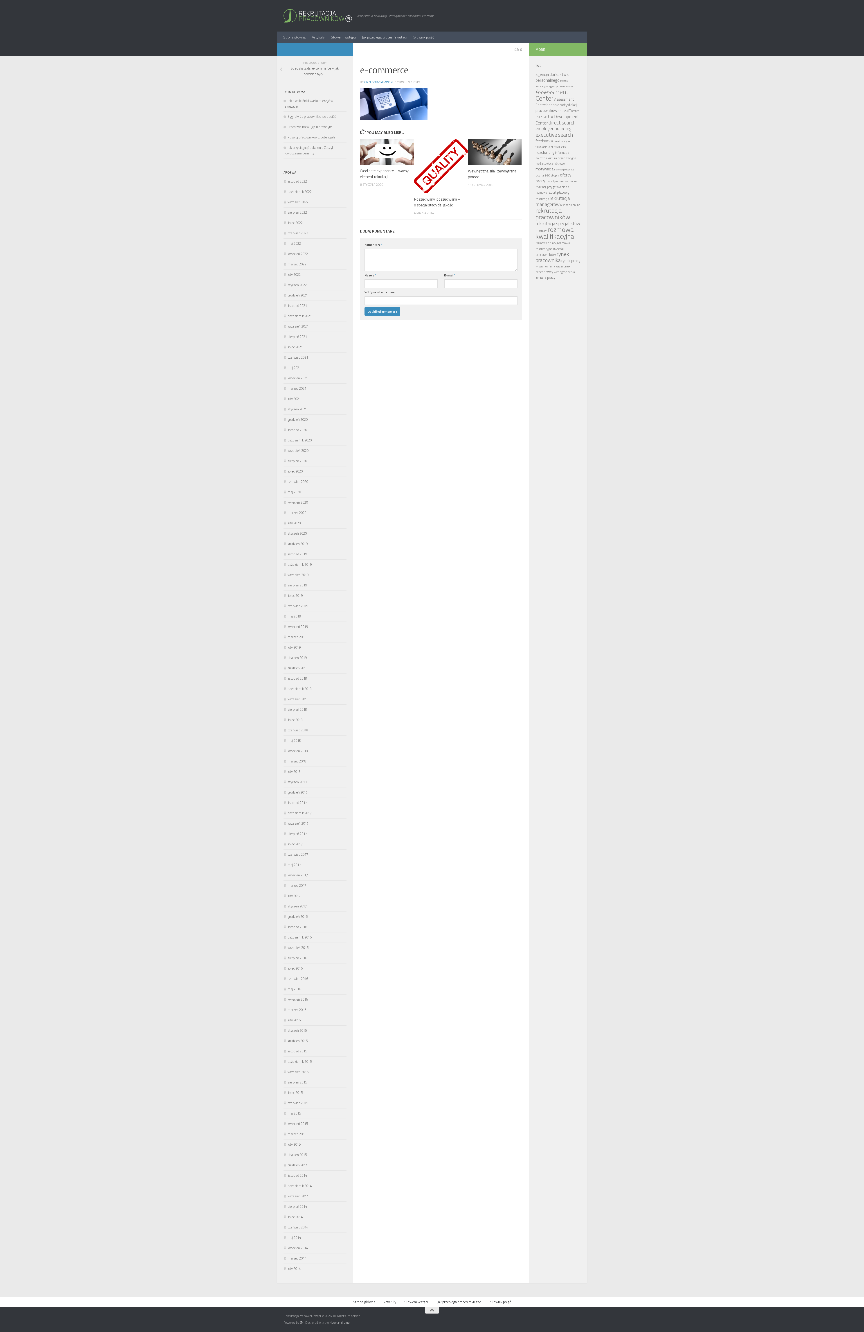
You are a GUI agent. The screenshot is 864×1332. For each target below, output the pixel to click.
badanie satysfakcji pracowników (556, 107)
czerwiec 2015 (298, 1103)
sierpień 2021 (297, 336)
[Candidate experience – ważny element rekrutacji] (387, 152)
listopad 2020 (297, 429)
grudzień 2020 (298, 419)
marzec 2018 (297, 761)
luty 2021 (294, 398)
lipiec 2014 (295, 1216)
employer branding (554, 128)
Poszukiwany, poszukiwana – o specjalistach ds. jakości (437, 202)
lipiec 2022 (295, 222)
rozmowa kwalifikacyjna (555, 232)
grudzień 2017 (298, 792)
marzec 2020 (297, 512)
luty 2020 (294, 523)
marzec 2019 (297, 637)
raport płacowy (558, 192)
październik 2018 (300, 688)
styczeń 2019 (297, 657)
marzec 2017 (297, 885)
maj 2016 (294, 989)
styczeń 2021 (297, 409)
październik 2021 (300, 316)
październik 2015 (300, 1061)
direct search (562, 123)
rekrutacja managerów (553, 201)
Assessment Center (552, 95)
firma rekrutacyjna (560, 141)
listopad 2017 (297, 802)
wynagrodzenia (564, 271)
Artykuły (318, 37)
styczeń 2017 (297, 906)
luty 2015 (294, 1144)
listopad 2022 (297, 181)
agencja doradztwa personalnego (552, 77)
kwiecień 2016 (298, 999)
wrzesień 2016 (298, 947)
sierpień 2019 (297, 585)
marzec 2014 (297, 1258)
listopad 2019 (297, 554)
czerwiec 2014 (298, 1227)
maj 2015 (294, 1113)
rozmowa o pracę (546, 243)
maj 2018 (294, 740)
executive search (554, 135)
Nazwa (370, 275)
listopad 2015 (297, 1051)
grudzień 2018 (298, 668)
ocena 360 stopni (547, 175)
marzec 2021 (297, 388)
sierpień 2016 (297, 958)
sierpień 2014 (297, 1206)
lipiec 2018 (295, 719)
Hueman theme (340, 1322)
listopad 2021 (297, 305)
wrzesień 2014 (298, 1196)
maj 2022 (294, 243)
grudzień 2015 (298, 1040)
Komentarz (373, 244)
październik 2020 (300, 440)
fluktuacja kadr (544, 147)
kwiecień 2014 (298, 1248)
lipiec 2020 (295, 471)
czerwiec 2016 (298, 978)
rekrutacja (542, 198)
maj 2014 (294, 1237)
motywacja (545, 169)
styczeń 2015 (297, 1154)
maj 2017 (294, 864)
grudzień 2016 (298, 916)
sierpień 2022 (297, 212)
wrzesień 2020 (298, 450)
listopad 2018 (297, 678)
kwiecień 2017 (298, 875)
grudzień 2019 (298, 543)
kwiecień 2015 (298, 1123)
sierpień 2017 (297, 833)
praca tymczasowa (557, 181)
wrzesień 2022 (298, 202)
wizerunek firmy (545, 266)
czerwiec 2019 (298, 605)
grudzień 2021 (298, 295)
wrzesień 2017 (298, 823)
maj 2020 (294, 492)
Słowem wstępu (343, 37)
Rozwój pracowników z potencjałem (313, 137)
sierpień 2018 (297, 709)
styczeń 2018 (297, 782)
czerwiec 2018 (298, 730)
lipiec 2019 (295, 595)
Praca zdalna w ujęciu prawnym (310, 126)
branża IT (564, 110)
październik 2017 (300, 813)
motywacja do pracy (564, 169)
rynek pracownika (552, 257)
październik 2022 (300, 191)
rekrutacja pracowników (553, 214)
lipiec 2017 (295, 844)
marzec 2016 (297, 1009)
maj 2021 (294, 367)
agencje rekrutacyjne (561, 86)
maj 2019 (294, 616)
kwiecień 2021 (298, 378)
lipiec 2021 (295, 347)
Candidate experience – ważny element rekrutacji (384, 174)
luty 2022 (294, 274)
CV (551, 116)
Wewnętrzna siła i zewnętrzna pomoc (492, 174)
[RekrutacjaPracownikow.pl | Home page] (318, 16)
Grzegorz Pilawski (378, 82)
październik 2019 (300, 564)
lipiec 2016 (295, 968)
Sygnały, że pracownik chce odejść (312, 116)
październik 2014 (300, 1185)
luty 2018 (294, 771)
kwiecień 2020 (298, 502)
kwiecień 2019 (298, 626)
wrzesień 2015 (298, 1071)
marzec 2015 (297, 1134)
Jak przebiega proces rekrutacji (384, 37)
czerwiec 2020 (298, 481)
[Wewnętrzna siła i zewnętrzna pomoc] (495, 152)
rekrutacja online (570, 205)
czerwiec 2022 (298, 233)
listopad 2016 (297, 926)
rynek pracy (570, 261)
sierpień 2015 (297, 1082)
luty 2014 (294, 1268)
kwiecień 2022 (298, 253)
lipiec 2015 (295, 1092)
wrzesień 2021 (298, 326)
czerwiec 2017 (298, 854)
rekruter (541, 230)
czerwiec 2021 (298, 357)
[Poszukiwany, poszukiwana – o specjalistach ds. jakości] (441, 166)
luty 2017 (294, 895)
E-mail (449, 275)
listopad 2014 (297, 1175)
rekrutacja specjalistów (558, 223)
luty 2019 (294, 647)
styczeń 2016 (297, 1030)
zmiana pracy (545, 277)
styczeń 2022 (297, 284)
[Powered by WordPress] (301, 1322)
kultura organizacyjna (562, 158)
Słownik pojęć (423, 37)
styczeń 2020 (297, 533)
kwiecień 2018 (298, 750)
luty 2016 (294, 1020)
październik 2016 (300, 937)
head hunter (560, 147)
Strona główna (294, 37)
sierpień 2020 (297, 461)
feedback (543, 141)
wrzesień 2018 (298, 699)
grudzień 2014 (298, 1165)
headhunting (545, 152)
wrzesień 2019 (298, 574)
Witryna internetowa (379, 292)
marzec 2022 (297, 264)
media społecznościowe (550, 163)
